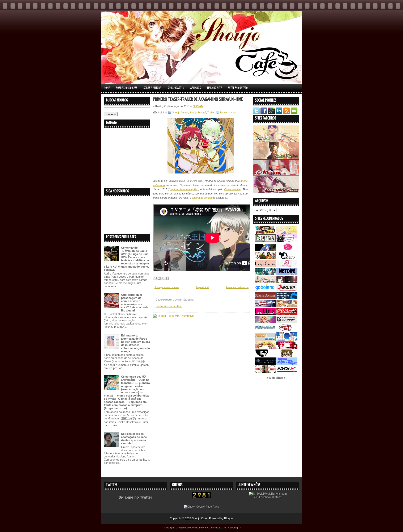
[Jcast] (286, 258)
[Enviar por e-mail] (155, 278)
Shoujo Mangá (197, 112)
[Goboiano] (265, 290)
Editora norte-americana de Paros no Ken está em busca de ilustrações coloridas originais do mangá (135, 343)
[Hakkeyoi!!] (286, 355)
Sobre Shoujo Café (126, 87)
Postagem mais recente (166, 287)
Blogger (228, 518)
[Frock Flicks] (265, 314)
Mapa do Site (214, 87)
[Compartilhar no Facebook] (167, 278)
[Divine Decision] (286, 306)
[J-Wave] (286, 290)
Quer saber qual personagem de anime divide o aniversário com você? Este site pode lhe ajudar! (134, 302)
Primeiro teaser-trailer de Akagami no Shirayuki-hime (198, 99)
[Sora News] (286, 314)
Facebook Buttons (270, 497)
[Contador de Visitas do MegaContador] (201, 497)
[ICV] (265, 355)
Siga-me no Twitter (135, 497)
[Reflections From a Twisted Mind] (265, 258)
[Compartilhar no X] (163, 278)
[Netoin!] (286, 274)
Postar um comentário (169, 306)
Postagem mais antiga (237, 287)
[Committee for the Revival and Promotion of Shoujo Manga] (286, 363)
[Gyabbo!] (265, 250)
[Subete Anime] (265, 298)
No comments (228, 112)
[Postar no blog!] (159, 278)
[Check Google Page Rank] (201, 506)
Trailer (211, 112)
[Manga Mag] (286, 371)
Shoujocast (175, 87)
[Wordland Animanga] (265, 306)
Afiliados (195, 87)
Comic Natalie (232, 189)
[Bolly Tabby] (265, 371)
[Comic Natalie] (286, 322)
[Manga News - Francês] (265, 340)
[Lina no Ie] (286, 232)
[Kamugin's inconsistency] (265, 322)
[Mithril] (265, 274)
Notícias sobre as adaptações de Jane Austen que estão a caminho (134, 438)
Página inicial (202, 287)
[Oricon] (265, 363)
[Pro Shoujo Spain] (286, 347)
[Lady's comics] (265, 266)
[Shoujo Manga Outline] (265, 347)
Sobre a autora (152, 87)
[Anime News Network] (265, 330)
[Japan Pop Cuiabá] (286, 266)
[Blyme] (265, 240)
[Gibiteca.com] (265, 232)
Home (107, 87)
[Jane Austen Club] (265, 282)
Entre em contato (238, 87)
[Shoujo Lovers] (286, 340)
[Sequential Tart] (286, 330)
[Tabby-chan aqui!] (286, 240)
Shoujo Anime (180, 112)
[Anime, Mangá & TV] (286, 298)
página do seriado (202, 197)
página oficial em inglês (184, 189)
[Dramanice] (286, 250)
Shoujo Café (199, 518)
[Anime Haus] (286, 282)
